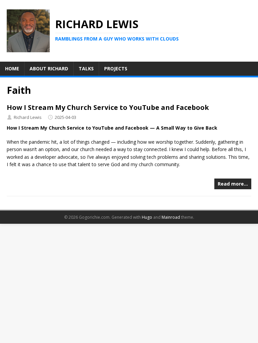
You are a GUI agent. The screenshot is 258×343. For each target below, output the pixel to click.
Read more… (233, 184)
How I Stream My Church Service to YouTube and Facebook (108, 107)
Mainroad (171, 217)
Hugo (147, 217)
